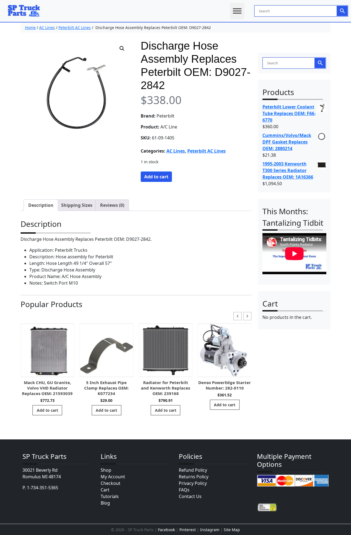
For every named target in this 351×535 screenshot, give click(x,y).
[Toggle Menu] (237, 10)
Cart (105, 490)
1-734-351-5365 (42, 488)
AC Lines (47, 27)
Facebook (166, 529)
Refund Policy (193, 470)
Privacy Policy (193, 483)
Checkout (110, 483)
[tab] (41, 205)
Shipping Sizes (76, 205)
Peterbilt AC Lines (74, 27)
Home (30, 27)
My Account (113, 477)
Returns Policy (193, 477)
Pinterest (187, 529)
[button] (122, 48)
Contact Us (190, 496)
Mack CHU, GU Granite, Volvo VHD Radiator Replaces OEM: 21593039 (47, 388)
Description (40, 205)
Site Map (232, 529)
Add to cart (156, 177)
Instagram (209, 529)
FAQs (184, 490)
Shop (106, 470)
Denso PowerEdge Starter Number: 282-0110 (224, 385)
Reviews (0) (112, 205)
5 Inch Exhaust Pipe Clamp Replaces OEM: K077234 (106, 388)
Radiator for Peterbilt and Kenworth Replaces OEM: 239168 (165, 388)
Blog (105, 503)
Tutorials (110, 496)
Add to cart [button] (47, 410)
